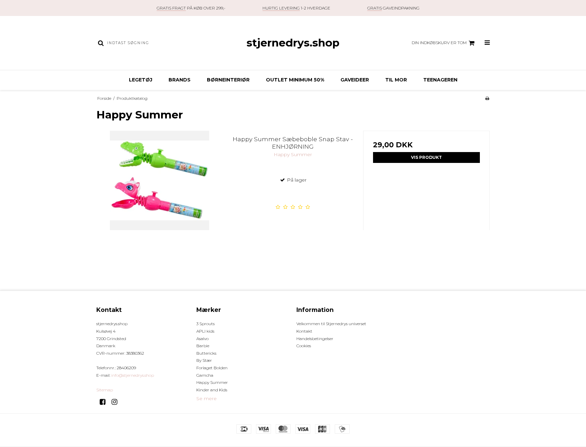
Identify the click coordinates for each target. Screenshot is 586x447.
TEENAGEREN (440, 80)
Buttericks (206, 353)
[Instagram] (117, 402)
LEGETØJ (140, 80)
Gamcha (204, 375)
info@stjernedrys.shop (132, 375)
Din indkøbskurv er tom (439, 42)
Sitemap (104, 389)
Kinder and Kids (211, 389)
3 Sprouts (205, 323)
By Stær (204, 360)
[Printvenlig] (487, 98)
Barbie (202, 345)
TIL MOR (396, 80)
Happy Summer (212, 382)
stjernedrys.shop (293, 42)
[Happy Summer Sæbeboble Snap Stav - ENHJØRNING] (159, 194)
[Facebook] (105, 402)
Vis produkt (426, 157)
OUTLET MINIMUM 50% (295, 80)
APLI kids (205, 331)
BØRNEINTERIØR (228, 80)
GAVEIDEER (354, 80)
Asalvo (202, 338)
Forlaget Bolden (212, 367)
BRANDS (180, 80)
